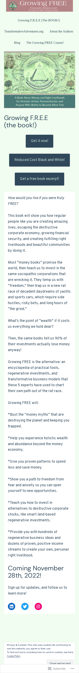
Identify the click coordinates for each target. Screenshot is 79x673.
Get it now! (39, 141)
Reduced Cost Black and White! (39, 160)
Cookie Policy (13, 656)
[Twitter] (25, 606)
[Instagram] (38, 606)
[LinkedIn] (11, 606)
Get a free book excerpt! (39, 179)
